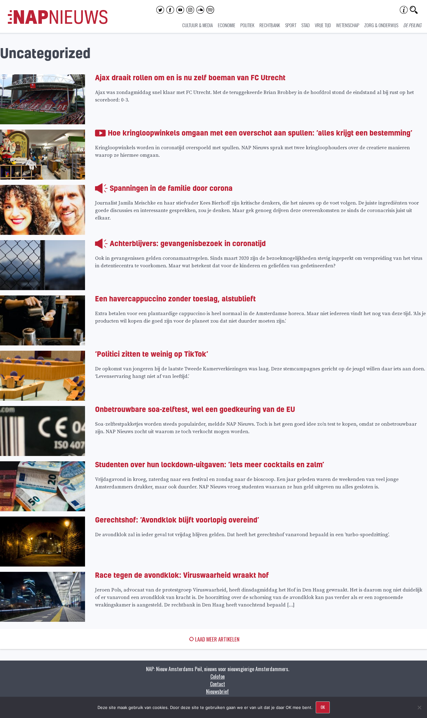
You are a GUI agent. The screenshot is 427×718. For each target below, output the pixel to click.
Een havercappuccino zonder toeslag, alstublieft (175, 298)
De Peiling (412, 25)
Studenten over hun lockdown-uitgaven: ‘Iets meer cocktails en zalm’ (209, 464)
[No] (419, 707)
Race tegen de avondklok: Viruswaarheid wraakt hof (182, 575)
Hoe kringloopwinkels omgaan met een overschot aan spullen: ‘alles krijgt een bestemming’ (260, 132)
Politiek (247, 25)
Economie (226, 25)
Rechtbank (269, 25)
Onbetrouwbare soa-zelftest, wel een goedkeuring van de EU (195, 409)
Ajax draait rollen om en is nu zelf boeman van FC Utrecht (190, 77)
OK (323, 707)
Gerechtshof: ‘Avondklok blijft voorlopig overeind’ (177, 519)
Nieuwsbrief (217, 691)
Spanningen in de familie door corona (171, 188)
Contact (217, 684)
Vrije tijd (323, 25)
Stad (305, 25)
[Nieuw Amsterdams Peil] (58, 22)
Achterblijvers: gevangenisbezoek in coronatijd (188, 243)
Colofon (217, 676)
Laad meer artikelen (217, 639)
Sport (290, 25)
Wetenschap (347, 25)
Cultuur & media (197, 25)
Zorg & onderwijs (381, 25)
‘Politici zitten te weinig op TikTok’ (151, 354)
